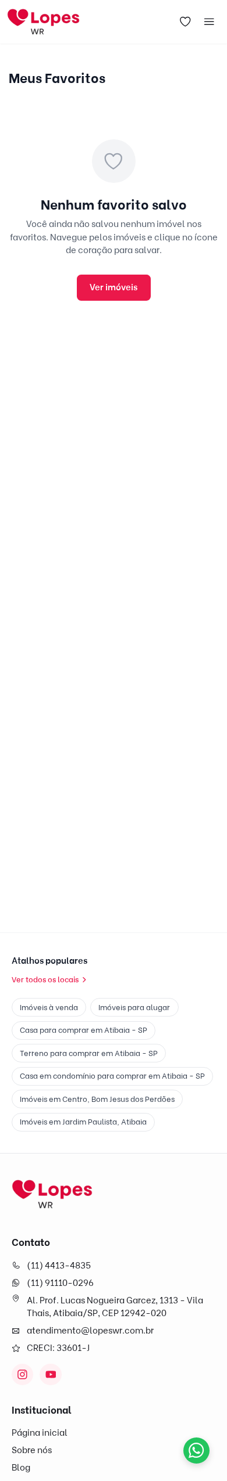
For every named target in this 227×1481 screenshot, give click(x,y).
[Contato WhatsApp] (196, 1450)
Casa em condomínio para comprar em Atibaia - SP (112, 1075)
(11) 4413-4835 (59, 1265)
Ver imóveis (113, 287)
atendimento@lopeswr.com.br (90, 1330)
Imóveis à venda (49, 1007)
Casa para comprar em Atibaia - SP (83, 1030)
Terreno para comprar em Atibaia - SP (89, 1053)
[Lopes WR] (52, 1194)
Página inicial (40, 1433)
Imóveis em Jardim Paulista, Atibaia (83, 1121)
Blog (21, 1467)
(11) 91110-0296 (60, 1283)
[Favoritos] (186, 22)
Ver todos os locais (45, 979)
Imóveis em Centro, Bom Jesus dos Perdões (97, 1099)
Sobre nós (32, 1450)
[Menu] (209, 22)
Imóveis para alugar (134, 1007)
